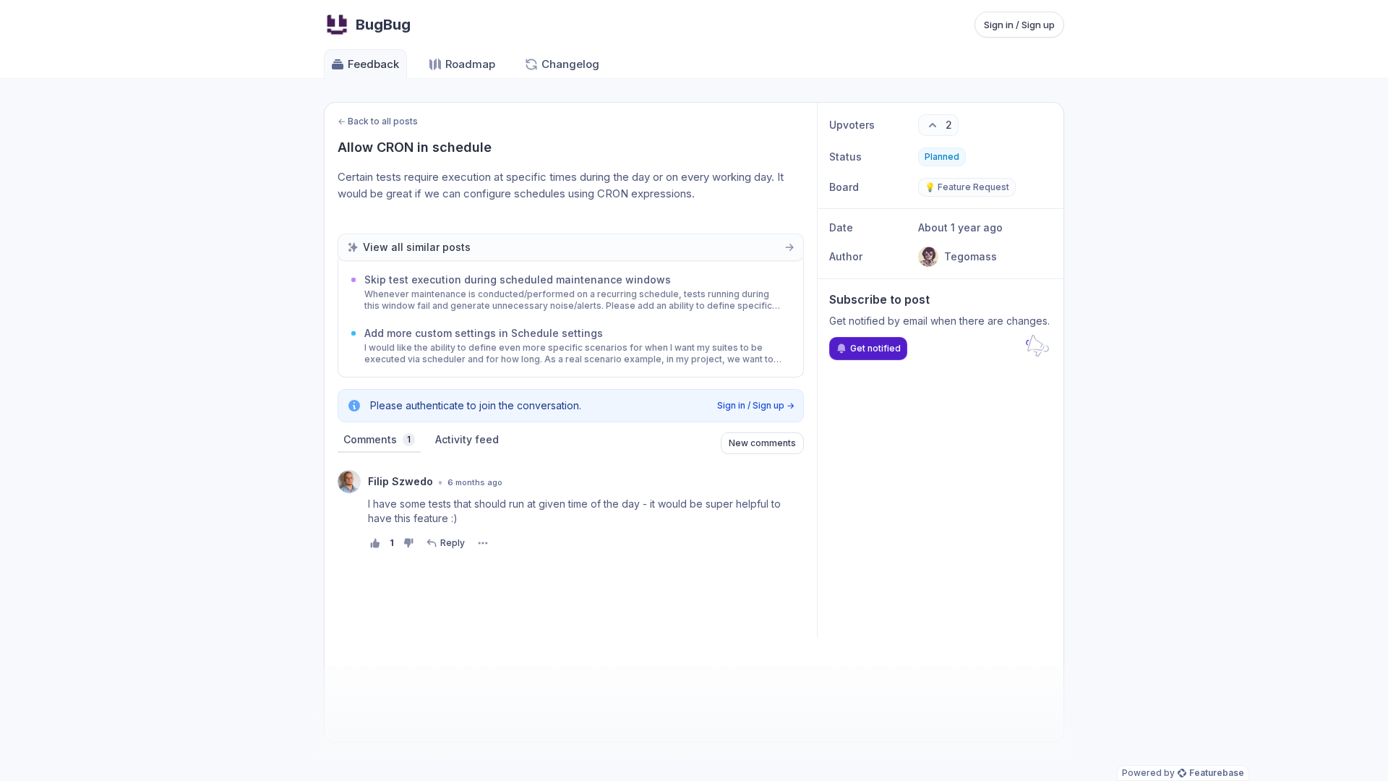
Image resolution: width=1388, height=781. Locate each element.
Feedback (373, 64)
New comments (762, 443)
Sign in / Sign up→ (755, 405)
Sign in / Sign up (1019, 24)
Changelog (570, 64)
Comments (377, 439)
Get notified (875, 348)
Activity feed (467, 439)
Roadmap (470, 64)
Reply (452, 542)
